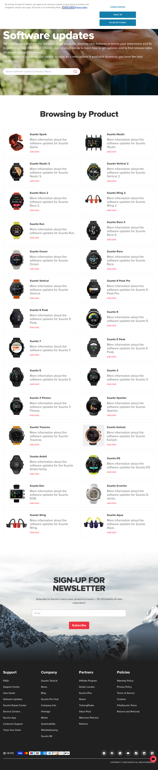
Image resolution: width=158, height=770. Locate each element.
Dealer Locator (87, 687)
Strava (82, 699)
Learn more (34, 151)
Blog (43, 693)
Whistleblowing (49, 730)
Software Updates (12, 699)
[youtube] (128, 753)
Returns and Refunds (128, 711)
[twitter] (120, 753)
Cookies (121, 699)
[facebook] (112, 753)
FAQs (6, 681)
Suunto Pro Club (50, 699)
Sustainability (48, 724)
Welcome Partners (88, 718)
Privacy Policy (124, 687)
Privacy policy (81, 8)
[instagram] (104, 753)
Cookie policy (68, 8)
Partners (83, 724)
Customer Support (13, 724)
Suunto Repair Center (14, 705)
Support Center (11, 687)
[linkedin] (144, 753)
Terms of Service (126, 693)
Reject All (118, 14)
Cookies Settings (117, 7)
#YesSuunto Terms (127, 705)
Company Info (48, 705)
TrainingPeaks (86, 705)
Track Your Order (12, 730)
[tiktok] (136, 753)
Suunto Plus (85, 693)
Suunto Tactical (49, 681)
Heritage (45, 711)
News (44, 687)
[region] (79, 14)
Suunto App (9, 718)
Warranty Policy (125, 681)
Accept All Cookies (117, 22)
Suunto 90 (46, 736)
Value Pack (85, 711)
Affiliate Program (88, 681)
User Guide (9, 693)
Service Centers (11, 711)
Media (44, 718)
